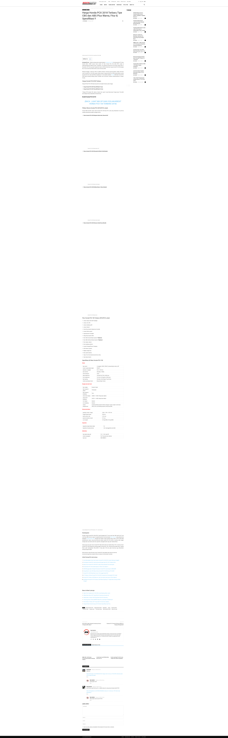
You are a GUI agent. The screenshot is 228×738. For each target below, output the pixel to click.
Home (83, 8)
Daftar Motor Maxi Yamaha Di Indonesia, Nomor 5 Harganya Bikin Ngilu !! (91, 624)
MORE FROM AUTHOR (96, 644)
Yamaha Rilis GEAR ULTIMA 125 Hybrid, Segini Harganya (139, 65)
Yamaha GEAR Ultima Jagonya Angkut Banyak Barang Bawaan (138, 22)
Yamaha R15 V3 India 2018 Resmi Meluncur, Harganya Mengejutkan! (115, 624)
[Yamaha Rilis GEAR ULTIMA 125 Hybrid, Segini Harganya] (129, 66)
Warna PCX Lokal (114, 609)
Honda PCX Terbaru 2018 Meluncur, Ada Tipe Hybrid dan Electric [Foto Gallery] (100, 577)
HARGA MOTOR (112, 4)
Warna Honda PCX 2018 (106, 609)
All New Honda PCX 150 (89, 607)
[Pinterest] (89, 23)
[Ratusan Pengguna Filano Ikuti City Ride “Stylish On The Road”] (129, 59)
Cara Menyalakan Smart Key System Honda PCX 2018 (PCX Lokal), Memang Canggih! (101, 560)
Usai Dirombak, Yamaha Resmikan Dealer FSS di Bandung (138, 72)
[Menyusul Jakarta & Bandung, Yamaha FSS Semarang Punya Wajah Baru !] (129, 37)
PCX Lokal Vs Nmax (99, 609)
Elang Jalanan (89, 686)
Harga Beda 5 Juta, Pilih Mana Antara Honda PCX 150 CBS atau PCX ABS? (99, 571)
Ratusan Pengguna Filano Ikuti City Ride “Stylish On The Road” (139, 58)
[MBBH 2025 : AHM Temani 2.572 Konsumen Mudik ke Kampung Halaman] (88, 651)
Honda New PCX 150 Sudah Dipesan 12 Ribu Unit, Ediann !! (96, 566)
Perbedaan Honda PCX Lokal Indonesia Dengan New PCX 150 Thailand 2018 (99, 562)
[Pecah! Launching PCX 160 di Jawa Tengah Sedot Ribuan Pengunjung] (117, 651)
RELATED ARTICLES (86, 644)
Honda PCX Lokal (85, 609)
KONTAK (118, 1)
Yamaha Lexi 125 (109, 62)
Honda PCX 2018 (114, 607)
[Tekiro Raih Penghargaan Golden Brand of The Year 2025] (129, 80)
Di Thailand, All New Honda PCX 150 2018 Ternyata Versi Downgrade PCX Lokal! (100, 575)
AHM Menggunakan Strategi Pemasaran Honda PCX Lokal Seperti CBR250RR (100, 568)
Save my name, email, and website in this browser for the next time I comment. (99, 726)
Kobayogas (88, 669)
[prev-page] (83, 662)
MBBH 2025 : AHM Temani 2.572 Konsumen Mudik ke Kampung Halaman (88, 658)
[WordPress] (98, 639)
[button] (144, 4)
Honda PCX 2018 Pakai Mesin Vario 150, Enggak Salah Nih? (96, 573)
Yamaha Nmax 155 (90, 538)
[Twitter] (86, 23)
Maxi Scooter (113, 537)
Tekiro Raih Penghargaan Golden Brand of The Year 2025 (139, 79)
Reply (87, 676)
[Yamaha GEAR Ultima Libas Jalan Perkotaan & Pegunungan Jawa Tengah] (129, 30)
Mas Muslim (93, 630)
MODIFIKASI (119, 4)
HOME (109, 1)
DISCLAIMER (129, 1)
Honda (88, 9)
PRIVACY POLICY (123, 1)
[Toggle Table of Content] (89, 59)
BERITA (105, 4)
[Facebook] (139, 1)
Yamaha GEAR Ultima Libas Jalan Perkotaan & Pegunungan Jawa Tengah (139, 29)
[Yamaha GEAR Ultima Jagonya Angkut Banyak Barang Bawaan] (129, 23)
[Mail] (143, 1)
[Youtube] (145, 1)
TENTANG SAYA (113, 1)
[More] (94, 23)
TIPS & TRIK (125, 4)
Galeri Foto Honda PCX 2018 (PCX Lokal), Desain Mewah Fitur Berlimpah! (99, 564)
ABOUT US (132, 4)
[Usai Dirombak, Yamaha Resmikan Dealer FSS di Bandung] (129, 73)
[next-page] (85, 662)
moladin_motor (91, 609)
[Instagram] (141, 1)
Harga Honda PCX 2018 (97, 607)
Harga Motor (87, 8)
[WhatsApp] (91, 23)
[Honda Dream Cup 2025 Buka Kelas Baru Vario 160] (102, 651)
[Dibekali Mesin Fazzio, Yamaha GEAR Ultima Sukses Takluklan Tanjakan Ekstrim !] (129, 15)
